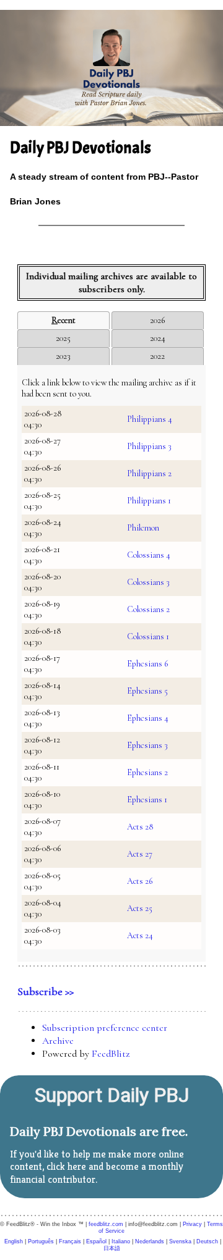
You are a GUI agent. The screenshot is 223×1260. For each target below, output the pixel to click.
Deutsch (207, 1241)
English (13, 1241)
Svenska (180, 1241)
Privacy (192, 1224)
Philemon (143, 528)
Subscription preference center (104, 1028)
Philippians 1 (149, 500)
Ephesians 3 (147, 745)
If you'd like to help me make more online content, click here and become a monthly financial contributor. (97, 1167)
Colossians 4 (148, 555)
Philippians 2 (149, 473)
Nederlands (149, 1241)
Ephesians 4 (147, 718)
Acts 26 (139, 881)
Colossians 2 (148, 609)
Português (41, 1241)
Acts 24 (140, 935)
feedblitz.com (106, 1224)
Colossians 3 (148, 582)
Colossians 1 (148, 636)
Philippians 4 (149, 419)
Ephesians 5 (147, 691)
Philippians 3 (149, 446)
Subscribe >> (45, 991)
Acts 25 (139, 908)
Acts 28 (140, 826)
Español (96, 1241)
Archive (58, 1041)
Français (70, 1241)
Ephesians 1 (147, 799)
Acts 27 (139, 854)
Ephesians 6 (147, 663)
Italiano (121, 1241)
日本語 (111, 1248)
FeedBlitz (110, 1054)
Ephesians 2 (147, 772)
